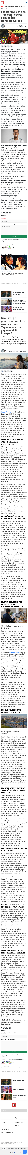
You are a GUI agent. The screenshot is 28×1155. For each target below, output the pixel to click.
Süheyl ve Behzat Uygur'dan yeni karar (18, 308)
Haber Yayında (6, 412)
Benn (3, 8)
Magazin (17, 1118)
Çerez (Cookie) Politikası (7, 1132)
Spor (7, 8)
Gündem (3, 1122)
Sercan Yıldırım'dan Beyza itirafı (19, 1096)
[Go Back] (25, 1152)
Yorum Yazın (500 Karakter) (8, 224)
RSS (4, 1148)
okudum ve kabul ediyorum (13, 240)
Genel (7, 315)
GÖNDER (14, 236)
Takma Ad (3, 215)
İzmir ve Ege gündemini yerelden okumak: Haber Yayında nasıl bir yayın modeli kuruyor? (19, 301)
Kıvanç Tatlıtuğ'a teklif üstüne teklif (18, 293)
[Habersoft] (17, 1153)
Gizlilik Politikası (5, 1129)
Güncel (2, 1118)
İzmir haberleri (14, 653)
